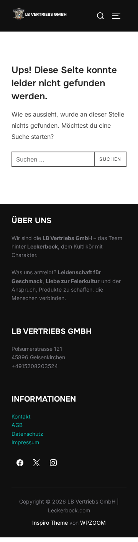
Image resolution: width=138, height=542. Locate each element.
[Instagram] (53, 463)
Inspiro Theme (50, 522)
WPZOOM (93, 522)
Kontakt (21, 416)
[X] (36, 463)
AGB (17, 425)
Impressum (25, 442)
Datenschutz (27, 433)
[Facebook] (20, 463)
